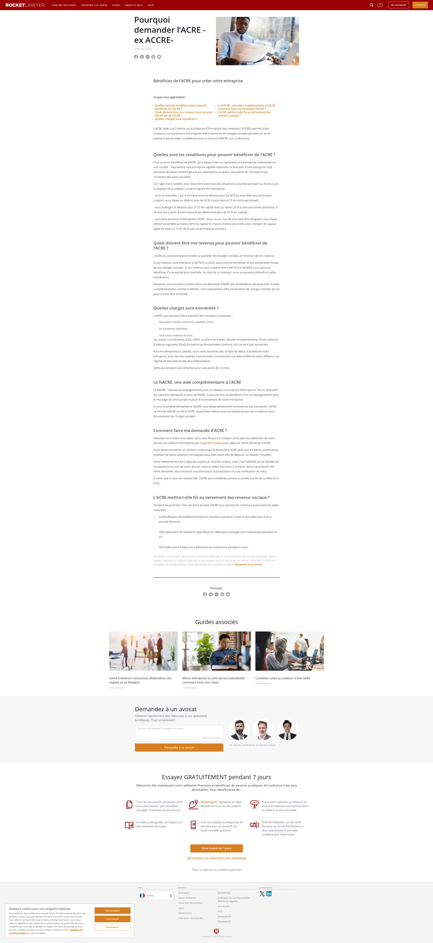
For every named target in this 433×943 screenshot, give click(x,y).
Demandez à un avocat (94, 5)
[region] (69, 921)
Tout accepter (112, 910)
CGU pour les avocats (190, 918)
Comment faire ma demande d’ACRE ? (242, 109)
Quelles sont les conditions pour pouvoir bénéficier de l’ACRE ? (181, 107)
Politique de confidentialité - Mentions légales (234, 899)
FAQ (220, 911)
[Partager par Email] (160, 56)
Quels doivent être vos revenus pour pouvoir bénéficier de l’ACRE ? (184, 113)
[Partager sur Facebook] (136, 56)
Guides (116, 5)
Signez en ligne (133, 5)
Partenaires (185, 913)
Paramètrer (112, 927)
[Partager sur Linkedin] (148, 56)
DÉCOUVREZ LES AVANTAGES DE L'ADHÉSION (216, 858)
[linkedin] (268, 893)
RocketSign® (209, 802)
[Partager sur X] (142, 56)
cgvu (181, 908)
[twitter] (262, 893)
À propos (183, 892)
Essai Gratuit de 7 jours (216, 848)
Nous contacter (187, 897)
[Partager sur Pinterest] (153, 56)
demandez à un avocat (248, 564)
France (150, 895)
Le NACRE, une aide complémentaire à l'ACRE (246, 105)
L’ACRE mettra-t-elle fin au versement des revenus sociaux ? (244, 113)
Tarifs (150, 5)
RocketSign (224, 892)
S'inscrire (420, 4)
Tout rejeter (112, 918)
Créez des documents (64, 5)
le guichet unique (211, 443)
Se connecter (398, 4)
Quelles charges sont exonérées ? (176, 119)
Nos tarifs (223, 906)
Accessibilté (224, 916)
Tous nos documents (190, 902)
